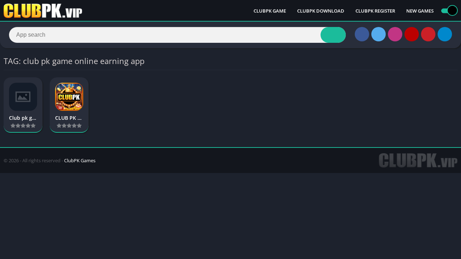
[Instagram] (395, 34)
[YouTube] (411, 34)
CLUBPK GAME (270, 11)
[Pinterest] (428, 34)
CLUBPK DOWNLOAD (320, 11)
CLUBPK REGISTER (375, 11)
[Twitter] (378, 34)
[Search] (333, 35)
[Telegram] (445, 34)
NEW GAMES (420, 11)
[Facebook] (362, 34)
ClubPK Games (79, 160)
